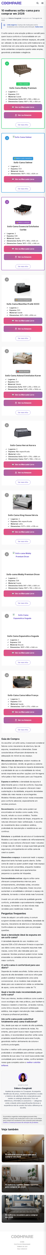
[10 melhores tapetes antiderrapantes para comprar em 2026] (23, 1178)
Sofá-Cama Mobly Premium (23, 88)
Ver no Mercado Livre (24, 107)
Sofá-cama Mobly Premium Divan (23, 574)
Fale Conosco (22, 1249)
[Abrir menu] (42, 3)
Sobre (22, 1242)
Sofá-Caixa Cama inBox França (23, 695)
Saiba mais (39, 27)
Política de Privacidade (22, 1244)
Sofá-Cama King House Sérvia (23, 515)
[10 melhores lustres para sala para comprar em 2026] (23, 1148)
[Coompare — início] (11, 3)
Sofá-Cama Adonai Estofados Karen (23, 375)
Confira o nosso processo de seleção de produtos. (21, 1122)
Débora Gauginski (15, 18)
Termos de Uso (22, 1246)
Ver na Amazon (24, 115)
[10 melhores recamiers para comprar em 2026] (23, 1208)
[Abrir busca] (37, 3)
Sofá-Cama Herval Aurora (23, 445)
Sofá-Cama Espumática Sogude (23, 636)
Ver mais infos (23, 125)
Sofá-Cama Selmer (23, 162)
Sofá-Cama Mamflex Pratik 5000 (23, 304)
